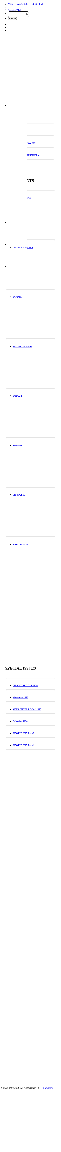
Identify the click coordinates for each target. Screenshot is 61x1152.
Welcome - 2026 (20, 697)
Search (12, 18)
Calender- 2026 (20, 721)
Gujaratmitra (47, 1088)
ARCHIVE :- (15, 9)
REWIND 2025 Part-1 (23, 745)
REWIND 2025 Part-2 (23, 733)
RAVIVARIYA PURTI (22, 346)
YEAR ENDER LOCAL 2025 (27, 709)
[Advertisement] (30, 70)
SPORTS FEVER (20, 544)
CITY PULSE (19, 495)
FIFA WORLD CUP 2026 (25, 685)
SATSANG (17, 297)
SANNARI (17, 396)
